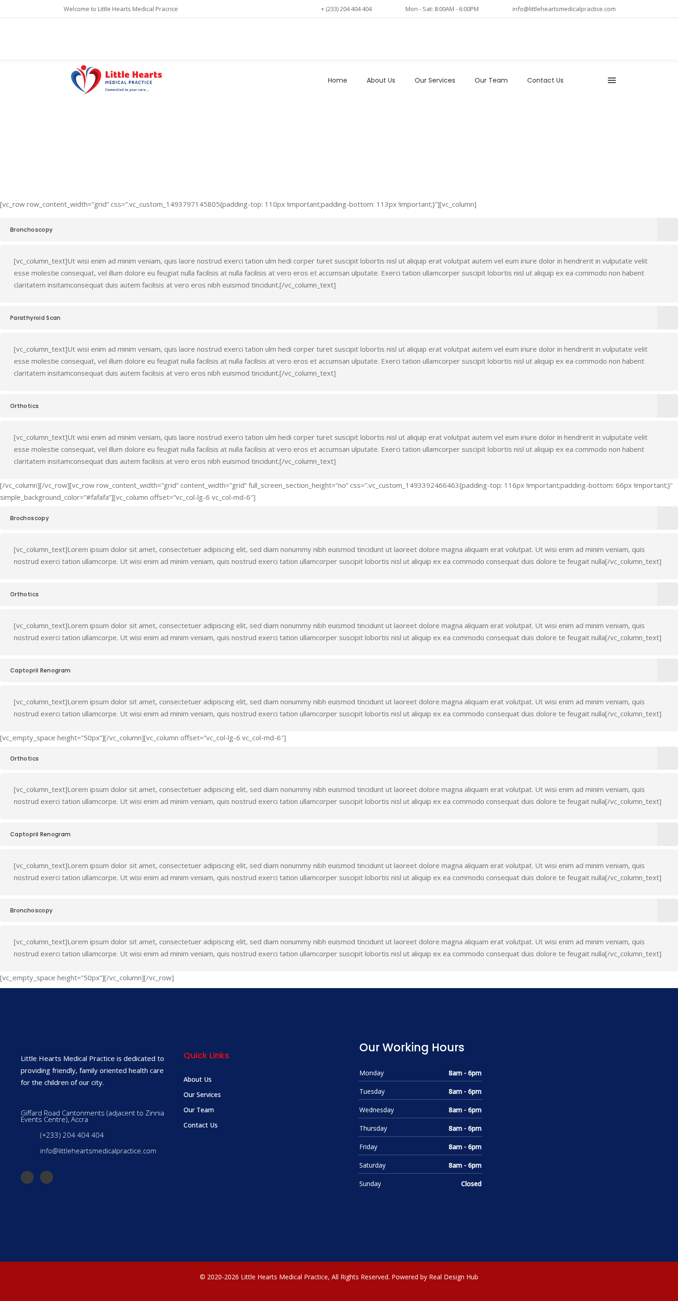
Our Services (202, 1094)
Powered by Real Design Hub (435, 1276)
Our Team (199, 1109)
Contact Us (201, 1125)
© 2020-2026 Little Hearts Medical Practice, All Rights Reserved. (295, 1276)
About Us (198, 1079)
